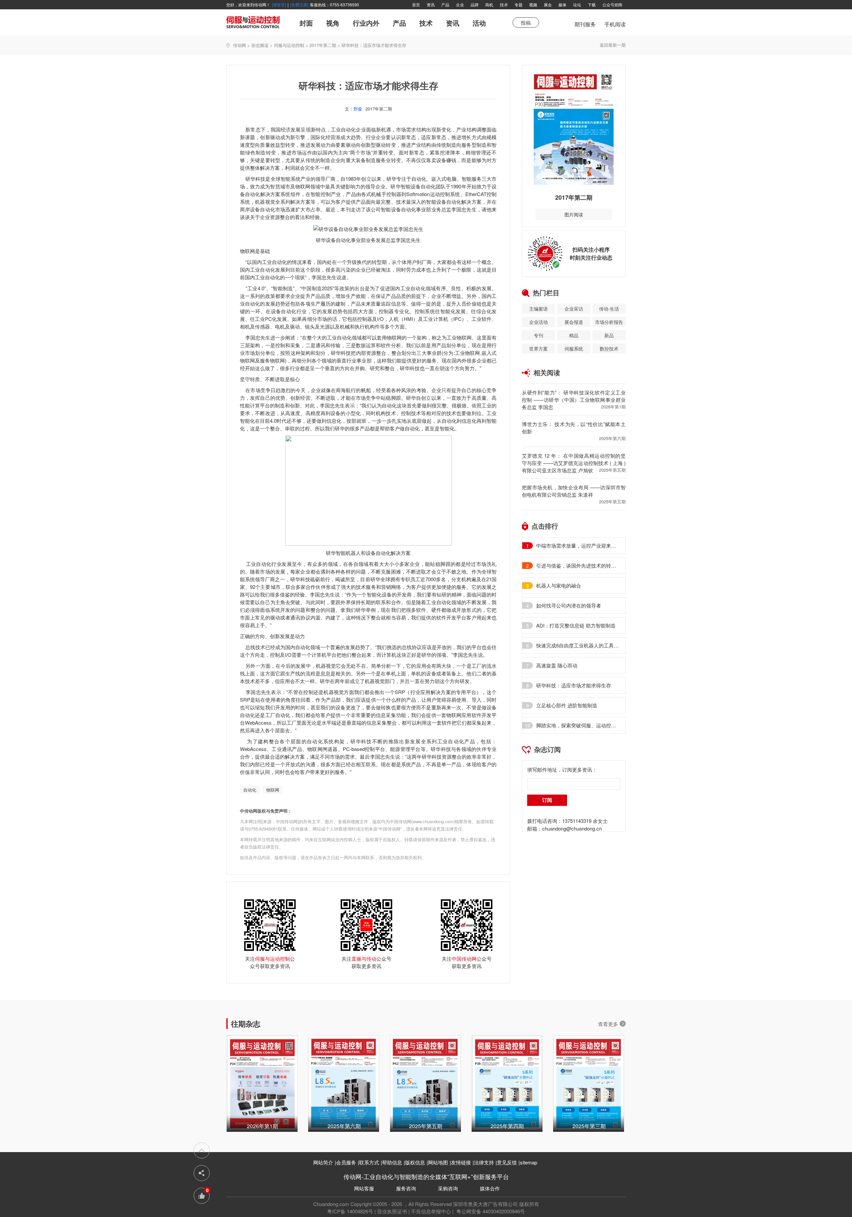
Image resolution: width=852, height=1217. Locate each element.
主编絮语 (538, 308)
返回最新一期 (613, 45)
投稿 (526, 22)
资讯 (431, 4)
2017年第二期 (323, 45)
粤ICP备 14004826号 (350, 1211)
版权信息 (415, 1162)
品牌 (475, 4)
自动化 (249, 790)
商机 (489, 4)
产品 (445, 4)
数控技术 (609, 348)
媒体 (562, 4)
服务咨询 (406, 1188)
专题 (519, 4)
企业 (460, 4)
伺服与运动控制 (289, 45)
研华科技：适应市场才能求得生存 (573, 685)
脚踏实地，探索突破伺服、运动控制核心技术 (577, 725)
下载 (592, 4)
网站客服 (364, 1188)
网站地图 (438, 1162)
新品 (609, 335)
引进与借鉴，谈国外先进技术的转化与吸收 (577, 565)
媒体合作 (490, 1188)
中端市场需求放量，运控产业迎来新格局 (577, 545)
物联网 (272, 790)
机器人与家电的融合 (558, 585)
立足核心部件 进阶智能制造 (566, 705)
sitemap (528, 1162)
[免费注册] (299, 4)
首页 (416, 4)
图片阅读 (573, 214)
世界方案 (538, 348)
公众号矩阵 (612, 4)
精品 (573, 335)
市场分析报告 (609, 322)
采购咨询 (448, 1188)
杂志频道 (260, 45)
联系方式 (369, 1162)
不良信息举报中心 (431, 1211)
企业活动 (538, 322)
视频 (533, 4)
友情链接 (461, 1162)
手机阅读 (615, 24)
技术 (504, 4)
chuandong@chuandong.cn (572, 828)
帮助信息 (392, 1162)
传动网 (239, 45)
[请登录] (279, 4)
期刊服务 (585, 27)
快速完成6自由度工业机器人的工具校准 (577, 645)
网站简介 (323, 1162)
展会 (548, 4)
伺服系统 (573, 348)
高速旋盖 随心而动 (556, 665)
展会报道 (573, 322)
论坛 (577, 4)
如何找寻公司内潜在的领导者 (568, 605)
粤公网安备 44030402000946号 (490, 1211)
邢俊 (357, 109)
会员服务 (346, 1162)
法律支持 (484, 1162)
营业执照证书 (392, 1211)
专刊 (538, 335)
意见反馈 (507, 1162)
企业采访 (573, 308)
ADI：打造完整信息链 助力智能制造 (576, 625)
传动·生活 (609, 308)
